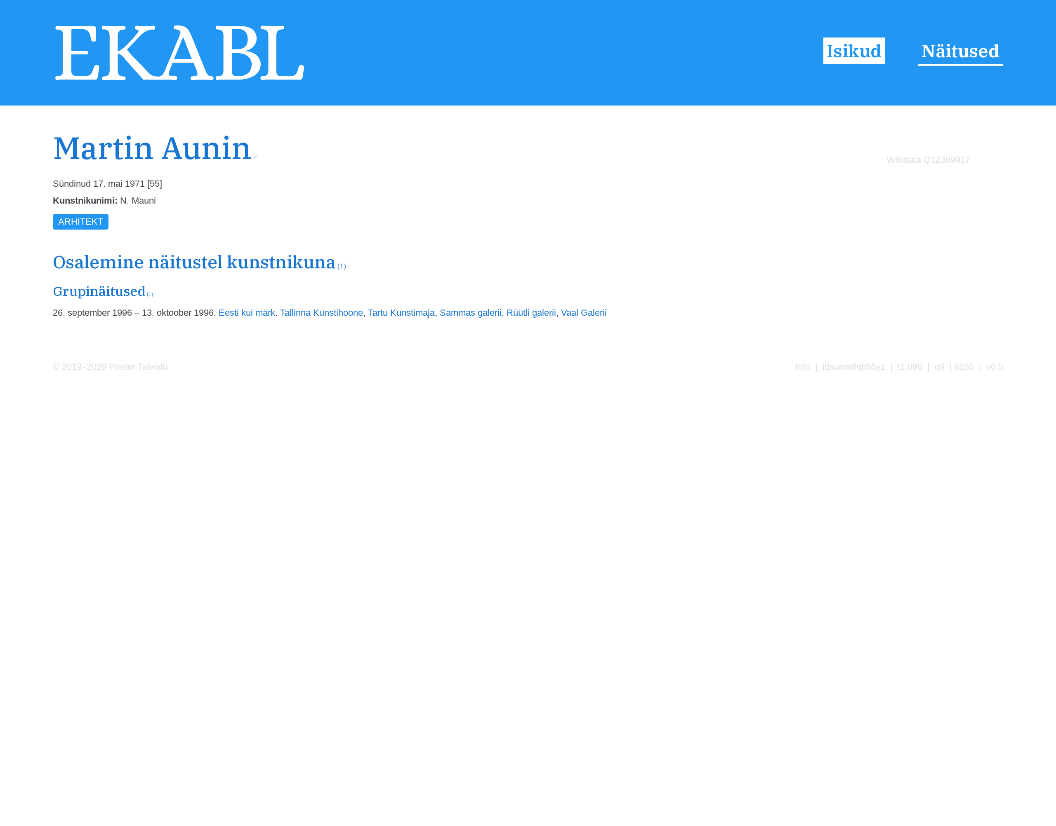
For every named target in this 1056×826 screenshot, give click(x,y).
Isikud (854, 50)
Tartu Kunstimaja (401, 312)
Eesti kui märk (247, 312)
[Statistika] (926, 177)
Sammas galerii (471, 312)
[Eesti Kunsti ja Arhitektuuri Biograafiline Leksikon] (179, 81)
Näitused (960, 50)
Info (802, 366)
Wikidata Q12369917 (928, 160)
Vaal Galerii (584, 312)
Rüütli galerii (531, 312)
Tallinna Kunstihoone (321, 312)
